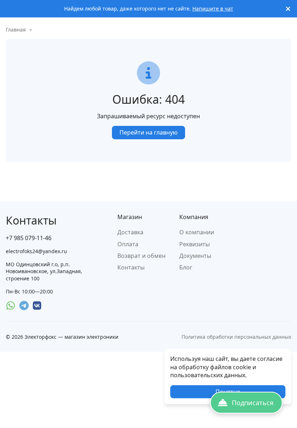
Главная (16, 29)
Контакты (131, 267)
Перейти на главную (148, 132)
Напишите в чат (212, 8)
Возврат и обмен (141, 256)
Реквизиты (194, 244)
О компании (196, 232)
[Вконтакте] (37, 305)
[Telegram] (24, 305)
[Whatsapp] (11, 305)
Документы (195, 256)
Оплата (127, 244)
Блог (185, 267)
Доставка (130, 232)
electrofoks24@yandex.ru (36, 251)
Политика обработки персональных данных (236, 336)
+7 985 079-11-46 (28, 238)
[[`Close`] (288, 8)
